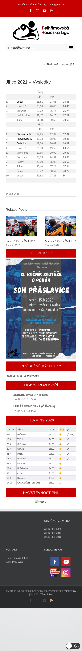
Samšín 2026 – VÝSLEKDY (60, 241)
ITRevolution (46, 594)
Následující (67, 64)
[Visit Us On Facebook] (54, 558)
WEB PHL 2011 (52, 536)
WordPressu (70, 591)
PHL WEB (17, 561)
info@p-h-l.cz (57, 4)
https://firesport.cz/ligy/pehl (22, 375)
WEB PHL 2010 (52, 533)
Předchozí (52, 64)
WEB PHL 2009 (52, 529)
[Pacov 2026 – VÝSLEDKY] (21, 225)
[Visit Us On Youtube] (65, 558)
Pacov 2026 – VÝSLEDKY (20, 241)
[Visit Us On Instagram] (65, 568)
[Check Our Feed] (54, 568)
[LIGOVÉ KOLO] (41, 261)
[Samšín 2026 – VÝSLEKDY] (60, 225)
